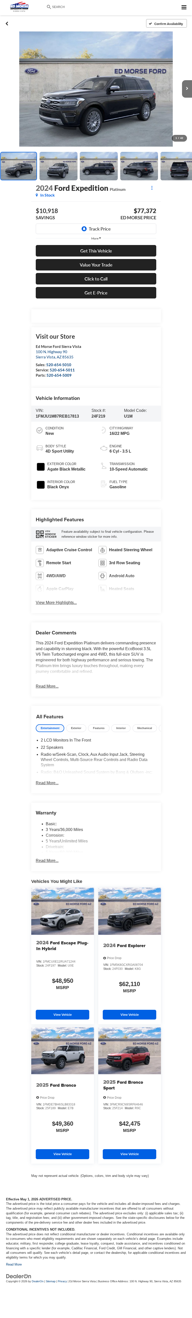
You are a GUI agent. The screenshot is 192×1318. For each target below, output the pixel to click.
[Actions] (152, 188)
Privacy (62, 1281)
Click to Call (96, 278)
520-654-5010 (58, 364)
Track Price (100, 229)
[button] (7, 23)
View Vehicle (63, 1014)
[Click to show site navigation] (184, 7)
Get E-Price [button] (96, 292)
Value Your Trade (96, 264)
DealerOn (38, 1281)
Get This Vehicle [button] (96, 251)
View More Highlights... (56, 602)
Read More (14, 1264)
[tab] (50, 728)
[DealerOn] (19, 1276)
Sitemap (51, 1281)
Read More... (47, 686)
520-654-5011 (62, 370)
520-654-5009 (59, 375)
